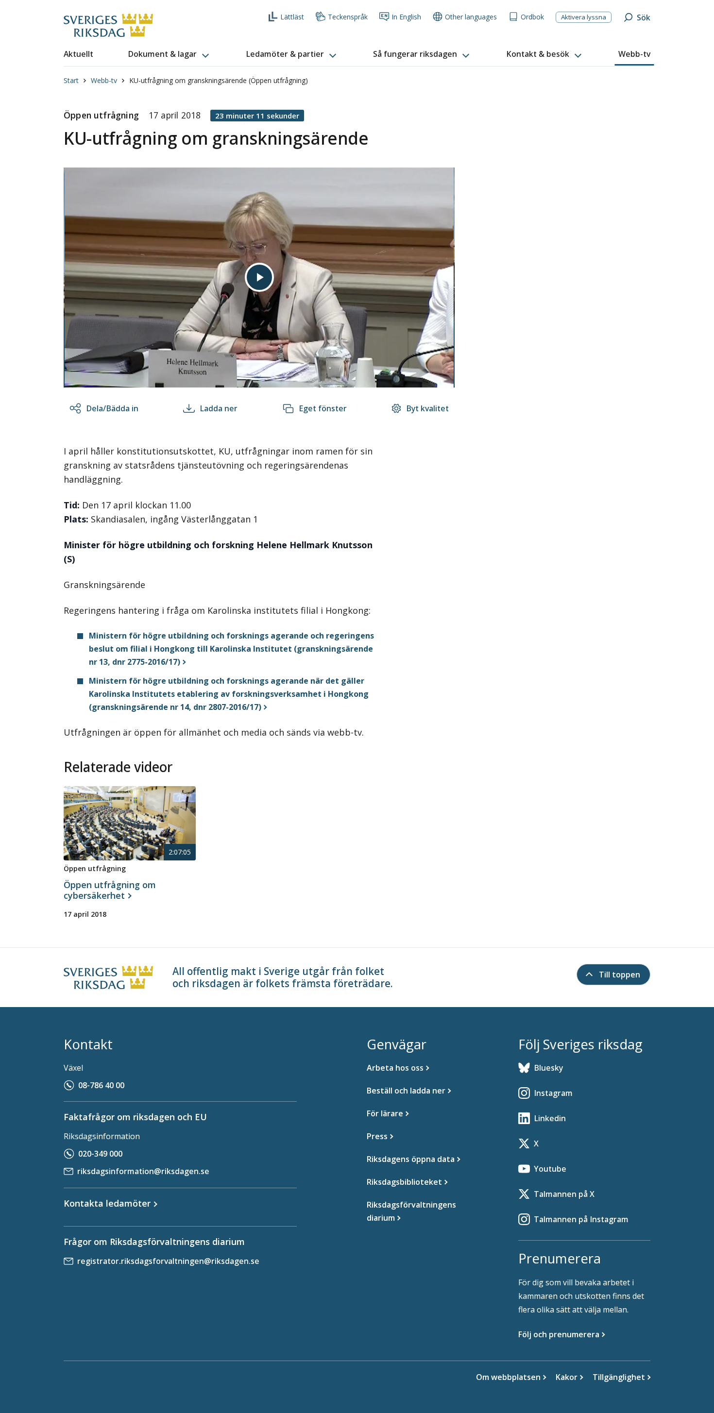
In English (406, 16)
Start (71, 80)
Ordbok (532, 16)
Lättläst (292, 16)
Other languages (471, 16)
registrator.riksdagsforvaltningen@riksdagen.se (168, 1261)
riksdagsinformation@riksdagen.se (143, 1171)
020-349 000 (100, 1153)
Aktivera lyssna (583, 17)
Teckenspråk (348, 16)
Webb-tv (104, 80)
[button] (169, 54)
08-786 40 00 (101, 1085)
